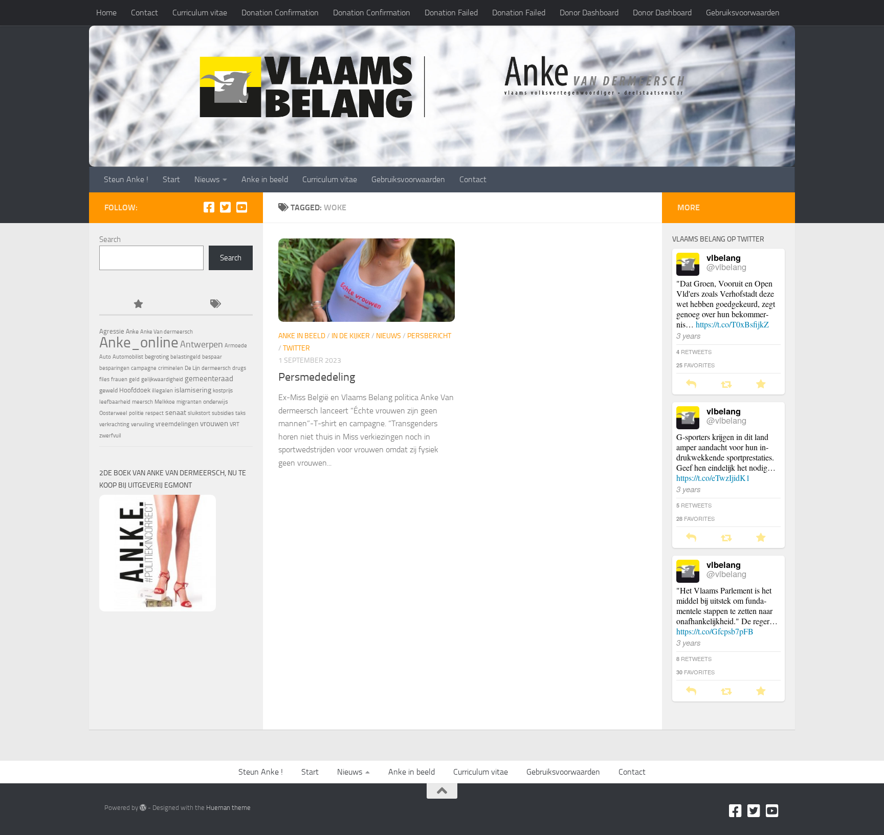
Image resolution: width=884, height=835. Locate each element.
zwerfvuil (110, 435)
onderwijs (215, 401)
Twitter (296, 348)
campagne (144, 368)
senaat (175, 412)
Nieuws (206, 179)
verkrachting (114, 424)
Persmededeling (316, 377)
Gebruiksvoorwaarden (743, 12)
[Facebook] (209, 207)
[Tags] (214, 305)
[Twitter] (225, 207)
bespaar (212, 357)
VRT (234, 424)
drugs (239, 368)
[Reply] (691, 384)
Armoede (236, 345)
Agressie (111, 331)
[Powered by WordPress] (143, 807)
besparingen (114, 368)
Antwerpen (201, 344)
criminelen (170, 368)
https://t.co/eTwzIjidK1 (713, 477)
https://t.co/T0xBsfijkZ (732, 324)
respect (154, 413)
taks (240, 413)
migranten (189, 402)
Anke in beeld (264, 179)
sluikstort (199, 413)
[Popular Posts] (137, 305)
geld (134, 379)
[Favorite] (761, 384)
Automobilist (128, 357)
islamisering (192, 390)
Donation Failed (451, 12)
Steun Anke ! (126, 179)
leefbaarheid (114, 402)
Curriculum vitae (199, 12)
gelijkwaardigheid (162, 379)
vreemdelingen (177, 424)
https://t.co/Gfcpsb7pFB (715, 631)
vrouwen (214, 423)
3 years (688, 335)
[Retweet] (726, 384)
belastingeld (185, 357)
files (104, 379)
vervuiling (142, 424)
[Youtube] (241, 207)
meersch (142, 402)
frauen (119, 379)
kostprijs (223, 390)
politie (136, 413)
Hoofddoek (134, 390)
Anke (132, 331)
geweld (108, 390)
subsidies (223, 413)
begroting (157, 356)
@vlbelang (726, 266)
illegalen (162, 390)
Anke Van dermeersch (166, 331)
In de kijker (351, 336)
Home (106, 12)
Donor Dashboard (589, 12)
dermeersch (216, 368)
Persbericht (429, 336)
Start (171, 179)
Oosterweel (113, 413)
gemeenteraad (209, 378)
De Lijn (192, 368)
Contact (144, 12)
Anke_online (139, 342)
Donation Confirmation (280, 12)
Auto (105, 357)
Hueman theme (228, 807)
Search (110, 239)
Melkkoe (164, 402)
